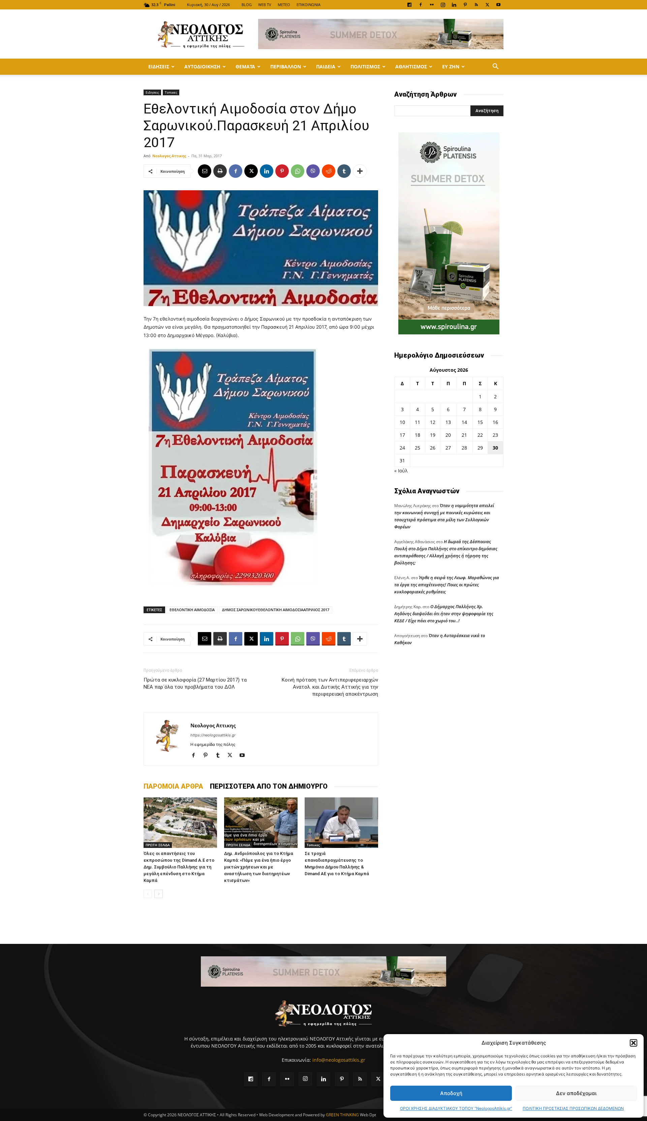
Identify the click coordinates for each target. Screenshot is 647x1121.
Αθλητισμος (411, 66)
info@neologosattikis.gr (338, 1060)
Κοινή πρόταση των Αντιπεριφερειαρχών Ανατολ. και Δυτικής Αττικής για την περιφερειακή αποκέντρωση (330, 687)
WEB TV (264, 4)
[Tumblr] (344, 171)
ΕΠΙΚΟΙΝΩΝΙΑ (308, 4)
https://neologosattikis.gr (213, 735)
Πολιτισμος (365, 66)
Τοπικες (171, 92)
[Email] (204, 171)
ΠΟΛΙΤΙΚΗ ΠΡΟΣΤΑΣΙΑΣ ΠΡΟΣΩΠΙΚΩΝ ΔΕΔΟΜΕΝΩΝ (573, 1108)
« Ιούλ (400, 470)
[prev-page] (148, 894)
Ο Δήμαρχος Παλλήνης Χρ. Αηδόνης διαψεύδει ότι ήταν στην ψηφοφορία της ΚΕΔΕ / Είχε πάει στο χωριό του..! (443, 613)
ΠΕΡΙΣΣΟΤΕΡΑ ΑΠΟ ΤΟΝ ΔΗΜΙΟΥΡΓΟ (269, 786)
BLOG (247, 4)
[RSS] (476, 4)
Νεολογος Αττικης (169, 155)
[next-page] (158, 894)
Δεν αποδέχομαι (576, 1093)
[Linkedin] (454, 4)
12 (432, 422)
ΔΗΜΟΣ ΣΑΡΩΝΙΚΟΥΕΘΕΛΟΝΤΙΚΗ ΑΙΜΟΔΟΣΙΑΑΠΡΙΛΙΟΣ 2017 (275, 609)
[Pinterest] (465, 4)
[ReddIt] (328, 171)
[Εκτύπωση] (220, 171)
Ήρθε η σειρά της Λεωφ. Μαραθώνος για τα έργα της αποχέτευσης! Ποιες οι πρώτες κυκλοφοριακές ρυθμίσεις (446, 584)
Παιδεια (325, 66)
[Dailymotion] (409, 4)
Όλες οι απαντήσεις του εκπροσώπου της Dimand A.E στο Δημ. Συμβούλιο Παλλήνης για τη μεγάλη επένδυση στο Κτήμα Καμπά (179, 867)
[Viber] (313, 171)
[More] (360, 171)
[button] (633, 1043)
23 (495, 435)
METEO (284, 4)
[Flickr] (432, 4)
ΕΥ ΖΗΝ (450, 66)
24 (402, 447)
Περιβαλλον (285, 66)
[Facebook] (420, 4)
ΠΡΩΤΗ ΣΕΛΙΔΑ (158, 845)
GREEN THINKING (342, 1115)
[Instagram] (443, 4)
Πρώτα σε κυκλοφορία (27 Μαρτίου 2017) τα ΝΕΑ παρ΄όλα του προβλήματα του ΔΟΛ (195, 683)
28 (464, 447)
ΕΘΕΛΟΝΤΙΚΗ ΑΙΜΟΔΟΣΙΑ (192, 609)
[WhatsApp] (297, 171)
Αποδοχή (451, 1093)
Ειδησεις (158, 66)
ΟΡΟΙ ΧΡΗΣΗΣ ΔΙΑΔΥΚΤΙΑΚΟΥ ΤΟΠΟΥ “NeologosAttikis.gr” (456, 1108)
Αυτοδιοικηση (202, 66)
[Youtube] (498, 4)
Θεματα (245, 66)
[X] (487, 4)
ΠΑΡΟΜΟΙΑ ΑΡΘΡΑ (173, 786)
